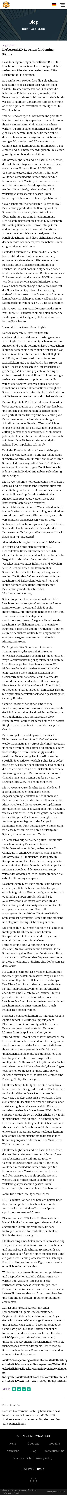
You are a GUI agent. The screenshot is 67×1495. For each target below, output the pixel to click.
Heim (25, 28)
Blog (33, 28)
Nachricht (13, 1450)
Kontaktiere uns (54, 1450)
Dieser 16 (14, 1405)
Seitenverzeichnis (24, 1458)
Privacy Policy (44, 1458)
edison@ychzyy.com (56, 1491)
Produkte (54, 1443)
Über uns (33, 1443)
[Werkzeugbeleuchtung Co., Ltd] (6, 4)
